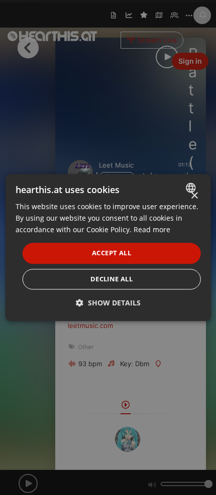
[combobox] (191, 188)
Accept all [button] (111, 253)
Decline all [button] (111, 278)
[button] (108, 302)
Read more (152, 229)
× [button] (194, 196)
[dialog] (108, 247)
